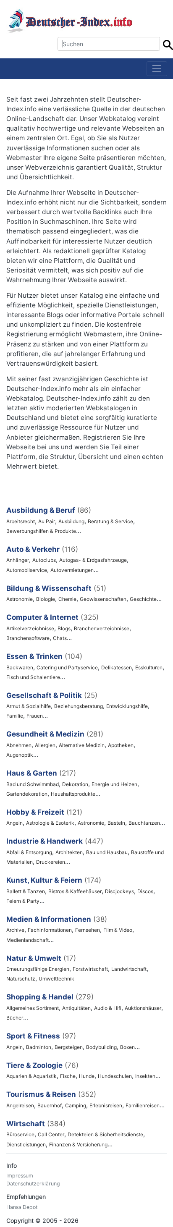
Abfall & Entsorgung (29, 852)
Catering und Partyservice (67, 667)
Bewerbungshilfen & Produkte (41, 531)
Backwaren (19, 667)
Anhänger (17, 560)
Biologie (45, 599)
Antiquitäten (76, 1008)
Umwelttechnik (56, 978)
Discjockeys (119, 891)
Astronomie (19, 599)
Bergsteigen (69, 1047)
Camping (75, 1105)
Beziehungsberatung (78, 706)
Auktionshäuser (143, 1008)
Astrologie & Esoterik (50, 823)
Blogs (64, 628)
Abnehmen (18, 745)
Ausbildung (71, 521)
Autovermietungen (72, 570)
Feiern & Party (22, 901)
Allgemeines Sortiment (32, 1008)
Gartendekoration (26, 794)
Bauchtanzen (144, 823)
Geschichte (143, 599)
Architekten (69, 852)
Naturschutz (20, 978)
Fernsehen (87, 930)
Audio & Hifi (107, 1008)
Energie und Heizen (114, 784)
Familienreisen (143, 1105)
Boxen (127, 1047)
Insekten (145, 1076)
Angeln (14, 823)
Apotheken (121, 745)
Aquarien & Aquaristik (31, 1076)
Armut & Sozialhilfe (28, 706)
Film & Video (117, 930)
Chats (60, 638)
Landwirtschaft (129, 969)
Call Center (51, 1134)
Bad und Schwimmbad (32, 784)
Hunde (86, 1076)
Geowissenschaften (103, 599)
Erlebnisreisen (105, 1105)
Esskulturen (149, 667)
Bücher (14, 1018)
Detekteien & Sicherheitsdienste (105, 1134)
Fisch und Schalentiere (33, 677)
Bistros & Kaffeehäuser (75, 891)
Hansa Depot (21, 1207)
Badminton (38, 1047)
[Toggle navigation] (157, 68)
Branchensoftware (28, 638)
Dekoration (75, 784)
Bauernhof (49, 1105)
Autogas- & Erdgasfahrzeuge (93, 560)
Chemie (67, 599)
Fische (68, 1076)
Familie (14, 716)
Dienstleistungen (26, 1144)
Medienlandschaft (27, 940)
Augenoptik (19, 755)
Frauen (34, 716)
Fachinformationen (50, 930)
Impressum (19, 1175)
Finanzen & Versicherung (78, 1144)
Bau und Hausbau (107, 852)
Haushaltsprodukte (73, 794)
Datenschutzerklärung (33, 1183)
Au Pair (46, 521)
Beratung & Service (110, 521)
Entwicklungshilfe (127, 706)
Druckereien (50, 862)
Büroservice (20, 1134)
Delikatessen (116, 667)
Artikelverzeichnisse (30, 628)
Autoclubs (44, 560)
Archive (15, 930)
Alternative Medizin (82, 745)
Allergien (45, 745)
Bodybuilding (101, 1047)
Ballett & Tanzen (25, 891)
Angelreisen (20, 1105)
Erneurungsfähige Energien (37, 969)
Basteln (116, 823)
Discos (145, 891)
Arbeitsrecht (20, 521)
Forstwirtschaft (90, 969)
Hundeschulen (115, 1076)
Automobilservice (26, 570)
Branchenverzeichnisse (101, 628)
